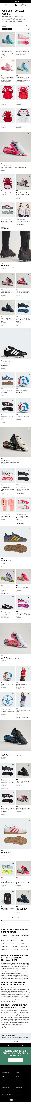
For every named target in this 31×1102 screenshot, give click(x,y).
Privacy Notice (19, 1091)
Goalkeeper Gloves (14, 947)
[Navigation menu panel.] (2, 5)
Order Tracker (5, 1072)
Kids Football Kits (24, 935)
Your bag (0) (21, 1045)
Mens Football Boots (24, 938)
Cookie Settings (5, 1087)
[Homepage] (15, 6)
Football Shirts (15, 941)
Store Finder (18, 1080)
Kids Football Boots (14, 949)
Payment (18, 1076)
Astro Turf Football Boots (4, 935)
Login (8, 1045)
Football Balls (4, 941)
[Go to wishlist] (5, 5)
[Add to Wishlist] (13, 34)
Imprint (4, 1076)
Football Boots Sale (4, 947)
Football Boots (4, 943)
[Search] (25, 5)
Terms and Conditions (7, 1094)
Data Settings (19, 1087)
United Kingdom (17, 1099)
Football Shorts (15, 943)
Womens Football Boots (25, 947)
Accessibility (18, 1094)
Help (3, 1080)
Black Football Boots (5, 938)
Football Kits (14, 938)
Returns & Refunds (20, 1068)
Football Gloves (15, 935)
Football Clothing (5, 949)
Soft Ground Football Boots (24, 944)
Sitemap (17, 1072)
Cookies (4, 1091)
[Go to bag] (28, 5)
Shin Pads (23, 941)
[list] (15, 25)
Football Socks (24, 949)
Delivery (4, 1068)
